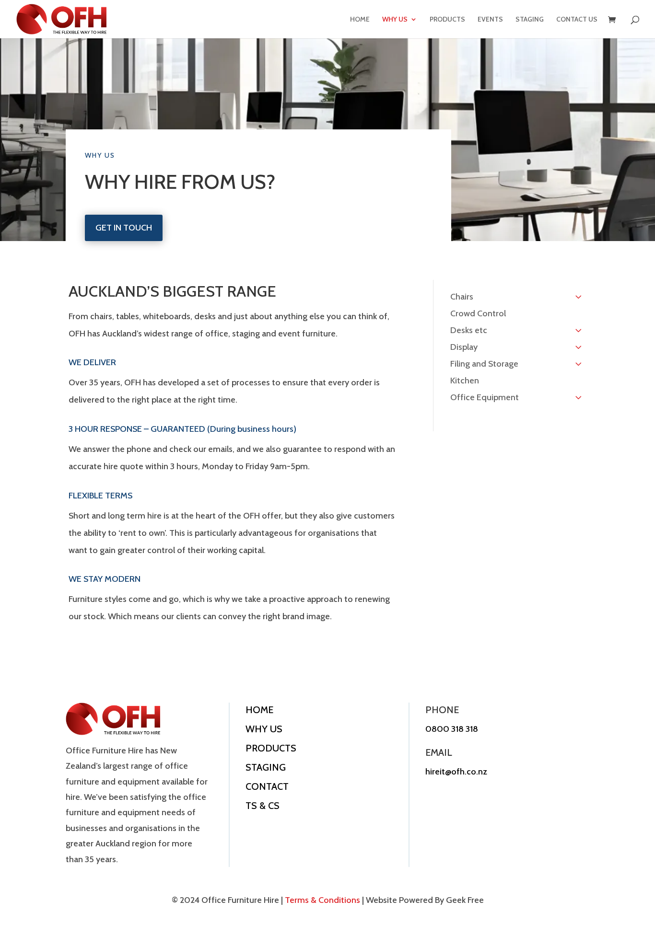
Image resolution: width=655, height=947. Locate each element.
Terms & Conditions (322, 900)
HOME (360, 19)
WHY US (395, 19)
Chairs (461, 296)
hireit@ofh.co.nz (456, 771)
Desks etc (468, 330)
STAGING (529, 19)
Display (464, 347)
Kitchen (464, 380)
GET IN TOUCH (123, 227)
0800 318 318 (451, 729)
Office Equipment (484, 397)
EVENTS (490, 19)
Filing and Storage (484, 363)
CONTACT (267, 786)
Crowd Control (478, 313)
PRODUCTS (447, 19)
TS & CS (263, 805)
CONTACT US (576, 19)
